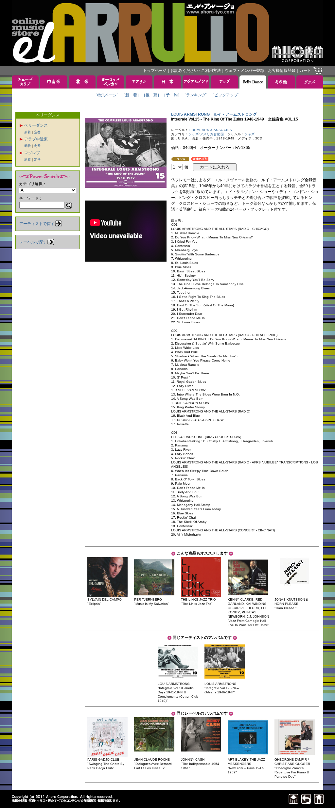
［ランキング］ (196, 95)
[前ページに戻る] (306, 802)
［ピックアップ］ (226, 95)
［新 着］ (131, 95)
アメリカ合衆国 (212, 134)
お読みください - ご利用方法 (195, 70)
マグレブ (32, 153)
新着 (27, 132)
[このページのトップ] (293, 802)
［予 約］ (172, 95)
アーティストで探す (37, 223)
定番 (37, 132)
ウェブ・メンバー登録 (244, 70)
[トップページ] (319, 802)
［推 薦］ (151, 95)
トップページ (155, 70)
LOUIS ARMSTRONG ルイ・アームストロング (214, 114)
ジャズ (193, 134)
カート (305, 70)
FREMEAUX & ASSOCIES (210, 130)
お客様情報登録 (281, 70)
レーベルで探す (33, 242)
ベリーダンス (36, 125)
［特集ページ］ (107, 95)
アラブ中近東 (36, 139)
